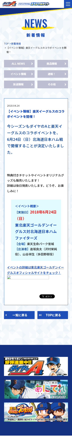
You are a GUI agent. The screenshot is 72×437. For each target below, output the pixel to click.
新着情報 (16, 43)
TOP (6, 43)
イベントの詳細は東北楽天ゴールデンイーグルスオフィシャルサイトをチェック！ (35, 269)
